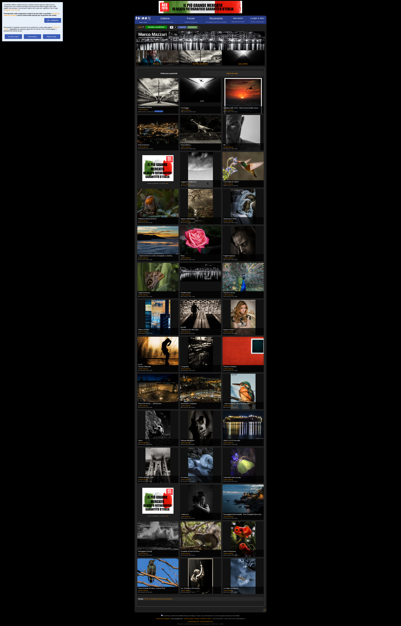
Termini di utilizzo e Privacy (191, 618)
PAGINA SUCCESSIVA (165, 599)
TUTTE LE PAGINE (150, 599)
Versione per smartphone (163, 618)
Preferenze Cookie (205, 618)
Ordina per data (232, 73)
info (167, 183)
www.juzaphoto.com (193, 621)
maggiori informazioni (11, 10)
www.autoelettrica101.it (206, 621)
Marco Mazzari (144, 109)
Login (140, 27)
